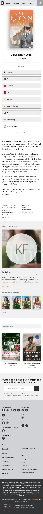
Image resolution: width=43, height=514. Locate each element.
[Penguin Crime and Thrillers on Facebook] (3, 430)
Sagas (24, 207)
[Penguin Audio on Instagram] (3, 438)
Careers (24, 445)
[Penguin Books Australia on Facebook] (3, 410)
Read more (5, 286)
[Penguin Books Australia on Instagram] (7, 410)
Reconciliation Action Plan (29, 469)
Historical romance (27, 212)
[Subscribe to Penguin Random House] (36, 388)
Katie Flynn (22, 58)
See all (4, 312)
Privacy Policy (34, 395)
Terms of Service (19, 501)
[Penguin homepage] (2, 3)
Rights (23, 455)
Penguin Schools (7, 469)
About (4, 445)
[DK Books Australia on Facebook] (23, 425)
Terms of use (25, 466)
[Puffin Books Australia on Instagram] (23, 417)
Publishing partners (27, 452)
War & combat (26, 209)
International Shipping (28, 472)
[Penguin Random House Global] (8, 506)
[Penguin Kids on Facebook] (23, 410)
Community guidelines (28, 448)
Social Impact (6, 473)
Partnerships (6, 465)
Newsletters (5, 461)
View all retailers (22, 133)
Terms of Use (24, 395)
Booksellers (5, 449)
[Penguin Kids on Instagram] (26, 410)
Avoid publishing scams (29, 459)
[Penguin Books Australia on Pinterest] (11, 410)
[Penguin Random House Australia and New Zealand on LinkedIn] (18, 410)
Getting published (8, 457)
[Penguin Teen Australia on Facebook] (3, 423)
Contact (5, 453)
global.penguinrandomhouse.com (13, 511)
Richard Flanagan (32, 367)
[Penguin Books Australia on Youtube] (14, 410)
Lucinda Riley (11, 366)
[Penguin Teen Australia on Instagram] (7, 423)
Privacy (23, 462)
